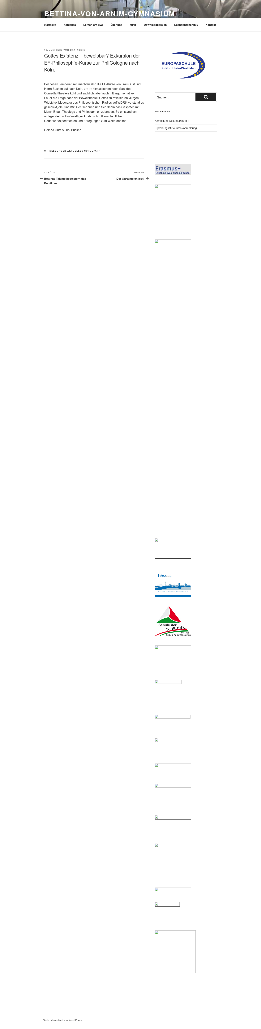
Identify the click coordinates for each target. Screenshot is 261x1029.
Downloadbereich (155, 25)
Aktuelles (70, 25)
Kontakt (211, 25)
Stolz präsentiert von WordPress (62, 1020)
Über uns (116, 25)
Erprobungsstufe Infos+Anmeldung (176, 128)
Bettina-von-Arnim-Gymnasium (109, 13)
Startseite (50, 25)
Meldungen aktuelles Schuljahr (75, 150)
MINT (133, 25)
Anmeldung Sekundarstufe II (172, 121)
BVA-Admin (77, 49)
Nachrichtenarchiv (186, 25)
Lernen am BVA (93, 25)
